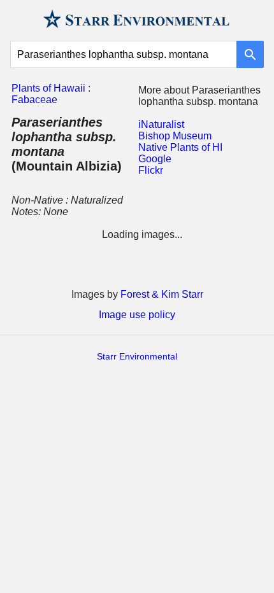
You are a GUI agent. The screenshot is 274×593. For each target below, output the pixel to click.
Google (154, 158)
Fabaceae (34, 99)
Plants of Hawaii (48, 88)
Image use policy (137, 314)
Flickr (150, 170)
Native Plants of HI (180, 147)
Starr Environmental (137, 356)
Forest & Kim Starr (161, 294)
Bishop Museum (175, 135)
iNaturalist (161, 124)
